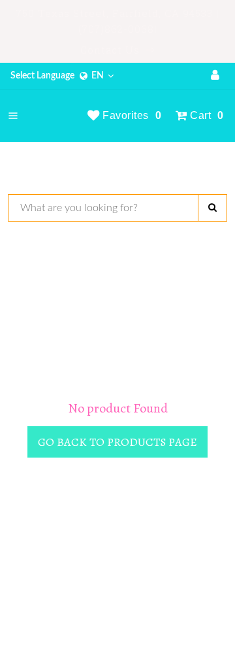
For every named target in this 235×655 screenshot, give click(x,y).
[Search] (212, 208)
